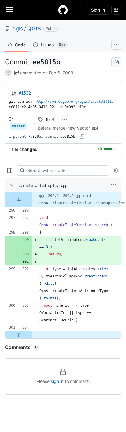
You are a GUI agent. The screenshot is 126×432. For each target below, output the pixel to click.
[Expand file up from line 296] (18, 199)
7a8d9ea (35, 136)
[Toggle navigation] (9, 9)
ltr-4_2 (52, 119)
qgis (17, 28)
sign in (57, 381)
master (18, 126)
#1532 (25, 93)
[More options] (113, 185)
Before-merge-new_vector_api (68, 127)
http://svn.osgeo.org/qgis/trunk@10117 (74, 101)
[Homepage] (63, 10)
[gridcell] (63, 199)
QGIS (34, 28)
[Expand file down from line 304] (18, 334)
